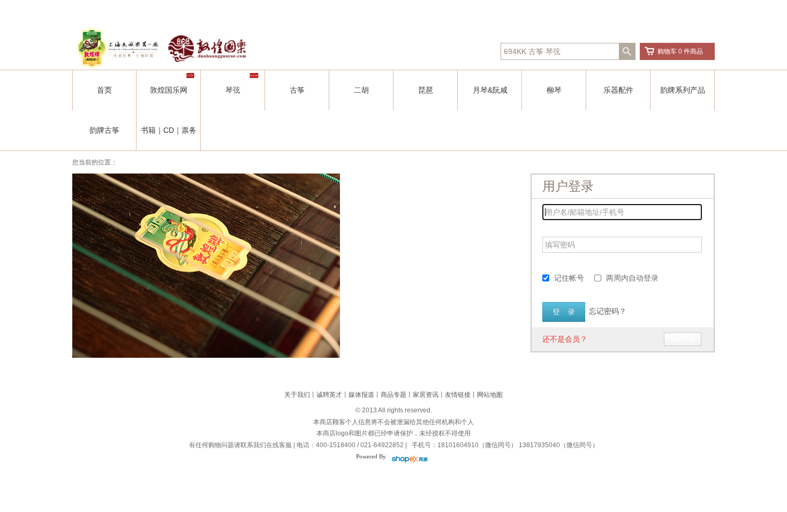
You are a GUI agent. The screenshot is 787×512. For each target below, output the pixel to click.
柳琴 (554, 90)
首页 (104, 90)
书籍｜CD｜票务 (168, 130)
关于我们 (297, 394)
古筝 (297, 90)
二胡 (361, 90)
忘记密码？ (607, 311)
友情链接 (458, 394)
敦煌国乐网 (168, 90)
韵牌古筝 (104, 130)
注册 (504, 10)
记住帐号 (569, 278)
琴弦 (232, 90)
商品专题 (393, 394)
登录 (486, 10)
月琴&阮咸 (490, 90)
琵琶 (425, 90)
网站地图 (490, 394)
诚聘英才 (329, 394)
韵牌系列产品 (682, 90)
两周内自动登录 (632, 278)
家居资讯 (425, 394)
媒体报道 (361, 394)
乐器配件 (618, 90)
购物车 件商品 (680, 51)
